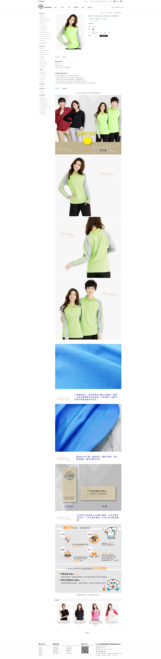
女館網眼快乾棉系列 (93, 595)
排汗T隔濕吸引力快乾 (43, 17)
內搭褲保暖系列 (42, 67)
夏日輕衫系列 (42, 13)
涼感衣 (106, 653)
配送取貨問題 (69, 648)
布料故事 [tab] (64, 88)
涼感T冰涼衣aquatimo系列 (44, 21)
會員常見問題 (55, 647)
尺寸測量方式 (69, 653)
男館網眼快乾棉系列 (81, 595)
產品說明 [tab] (57, 57)
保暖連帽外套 (41, 81)
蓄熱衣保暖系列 (42, 97)
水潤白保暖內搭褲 (42, 61)
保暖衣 (109, 653)
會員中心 (111, 1)
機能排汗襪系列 (42, 92)
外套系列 (41, 69)
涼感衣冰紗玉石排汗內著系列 (44, 19)
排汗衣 (97, 653)
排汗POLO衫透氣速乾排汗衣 (44, 32)
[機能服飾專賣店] (45, 4)
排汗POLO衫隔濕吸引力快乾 (44, 34)
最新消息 (86, 1)
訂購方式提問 (55, 653)
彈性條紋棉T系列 (42, 44)
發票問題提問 (55, 650)
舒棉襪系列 (41, 90)
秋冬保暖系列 (42, 95)
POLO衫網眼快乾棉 (43, 30)
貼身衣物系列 (42, 83)
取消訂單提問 (55, 648)
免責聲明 (109, 655)
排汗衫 (100, 653)
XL (105, 32)
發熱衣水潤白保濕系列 (43, 99)
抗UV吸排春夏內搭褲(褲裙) (44, 50)
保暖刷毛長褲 (41, 65)
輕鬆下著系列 (42, 46)
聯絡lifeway (105, 1)
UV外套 (120, 653)
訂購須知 (68, 651)
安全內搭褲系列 (42, 58)
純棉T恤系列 (41, 40)
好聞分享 (40, 654)
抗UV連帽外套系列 (42, 74)
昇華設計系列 (41, 15)
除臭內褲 (116, 653)
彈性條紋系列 (41, 60)
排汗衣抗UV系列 (42, 23)
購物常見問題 (98, 1)
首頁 (102, 12)
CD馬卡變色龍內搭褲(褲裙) (44, 54)
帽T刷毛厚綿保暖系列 (43, 104)
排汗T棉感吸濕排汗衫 (43, 29)
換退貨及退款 (55, 651)
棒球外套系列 (41, 79)
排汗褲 (103, 653)
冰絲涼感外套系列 (42, 72)
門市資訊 (92, 1)
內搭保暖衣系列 (42, 114)
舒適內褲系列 (41, 86)
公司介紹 (40, 647)
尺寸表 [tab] (63, 57)
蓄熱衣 (112, 653)
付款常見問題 (69, 647)
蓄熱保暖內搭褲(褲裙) (43, 63)
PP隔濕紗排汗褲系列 (43, 52)
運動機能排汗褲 (42, 48)
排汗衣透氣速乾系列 (43, 27)
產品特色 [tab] (57, 88)
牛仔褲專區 (41, 56)
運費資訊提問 (69, 650)
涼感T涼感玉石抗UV (43, 25)
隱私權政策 (104, 655)
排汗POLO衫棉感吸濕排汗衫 (44, 38)
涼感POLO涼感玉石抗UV (44, 36)
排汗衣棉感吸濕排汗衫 (43, 103)
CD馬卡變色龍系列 (42, 42)
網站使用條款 (98, 655)
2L (109, 32)
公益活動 (40, 650)
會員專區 (117, 1)
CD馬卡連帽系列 (42, 77)
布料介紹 (40, 653)
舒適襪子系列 (42, 88)
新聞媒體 (40, 651)
